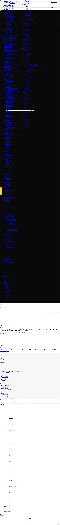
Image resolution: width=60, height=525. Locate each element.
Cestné (26, 105)
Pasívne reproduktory (6, 67)
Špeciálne (6, 86)
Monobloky (6, 83)
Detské (26, 124)
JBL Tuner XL (3, 345)
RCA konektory (29, 17)
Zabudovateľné (5, 68)
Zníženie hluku (7, 62)
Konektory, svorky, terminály (9, 116)
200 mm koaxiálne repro (10, 96)
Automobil (24, 93)
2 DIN (6, 119)
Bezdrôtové (6, 23)
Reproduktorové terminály (8, 16)
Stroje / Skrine (27, 37)
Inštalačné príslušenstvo (6, 72)
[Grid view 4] (47, 312)
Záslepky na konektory (8, 47)
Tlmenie (9, 112)
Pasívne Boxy (9, 103)
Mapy (6, 121)
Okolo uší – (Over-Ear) (8, 21)
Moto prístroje (7, 123)
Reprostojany (27, 8)
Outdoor (4, 125)
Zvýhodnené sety (5, 74)
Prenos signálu (5, 39)
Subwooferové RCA (8, 4)
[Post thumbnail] (3, 366)
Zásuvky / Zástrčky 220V (8, 15)
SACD (4, 135)
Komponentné (7, 87)
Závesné (4, 69)
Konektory (4, 42)
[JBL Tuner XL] (14, 334)
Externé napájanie (5, 41)
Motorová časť (7, 60)
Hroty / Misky (5, 36)
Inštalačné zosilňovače (6, 65)
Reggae (6, 145)
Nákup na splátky (4, 379)
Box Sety (24, 113)
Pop (5, 142)
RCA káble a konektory (8, 115)
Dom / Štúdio (5, 49)
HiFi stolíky (26, 5)
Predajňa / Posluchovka (5, 385)
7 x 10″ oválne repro (10, 99)
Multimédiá (5, 79)
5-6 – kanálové (7, 85)
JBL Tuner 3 (2, 325)
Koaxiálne (6, 92)
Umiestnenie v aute (6, 56)
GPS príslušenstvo (7, 120)
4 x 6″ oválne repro (9, 97)
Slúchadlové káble (7, 28)
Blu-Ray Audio (5, 136)
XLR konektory (7, 44)
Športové (26, 0)
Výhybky (6, 114)
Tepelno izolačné (7, 54)
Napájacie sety (7, 113)
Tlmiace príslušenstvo (8, 63)
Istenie (26, 88)
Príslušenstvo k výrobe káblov (9, 17)
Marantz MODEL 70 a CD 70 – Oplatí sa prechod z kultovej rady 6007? (12, 371)
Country (6, 147)
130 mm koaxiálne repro (30, 70)
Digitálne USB (7, 9)
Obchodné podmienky (5, 376)
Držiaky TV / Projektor (6, 34)
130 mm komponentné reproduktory (12, 89)
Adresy (3, 393)
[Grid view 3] (45, 312)
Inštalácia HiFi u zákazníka (6, 387)
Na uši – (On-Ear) (7, 22)
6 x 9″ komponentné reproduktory (11, 91)
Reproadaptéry (7, 110)
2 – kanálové (27, 58)
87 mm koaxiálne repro (10, 93)
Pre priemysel (5, 61)
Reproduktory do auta (26, 61)
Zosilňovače (5, 82)
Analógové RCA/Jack (8, 0)
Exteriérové (5, 70)
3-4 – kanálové (7, 84)
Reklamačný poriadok (5, 380)
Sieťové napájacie (7, 11)
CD (3, 134)
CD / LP (3, 386)
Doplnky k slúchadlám (28, 3)
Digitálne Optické (7, 8)
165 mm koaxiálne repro (10, 95)
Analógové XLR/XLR (8, 2)
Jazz (5, 139)
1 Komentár (8, 367)
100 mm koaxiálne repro (10, 94)
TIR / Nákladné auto (26, 97)
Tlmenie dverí (7, 57)
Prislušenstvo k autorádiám (28, 53)
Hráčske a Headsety (8, 26)
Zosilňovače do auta (26, 56)
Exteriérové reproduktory (26, 44)
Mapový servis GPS (5, 388)
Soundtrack (6, 149)
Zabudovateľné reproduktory (27, 42)
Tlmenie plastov (7, 55)
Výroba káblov (5, 13)
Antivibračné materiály (8, 52)
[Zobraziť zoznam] (44, 312)
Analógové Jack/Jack (8, 1)
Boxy (25, 76)
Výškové (6, 100)
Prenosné (6, 118)
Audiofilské (6, 20)
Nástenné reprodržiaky (6, 35)
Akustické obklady (7, 50)
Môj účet (3, 392)
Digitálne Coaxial (7, 7)
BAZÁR (4, 151)
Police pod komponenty (6, 33)
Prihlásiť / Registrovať (7, 511)
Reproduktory (7, 104)
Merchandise (5, 150)
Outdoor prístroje (7, 126)
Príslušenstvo (5, 27)
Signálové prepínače (28, 13)
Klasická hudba (27, 121)
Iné (27, 84)
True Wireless (7, 24)
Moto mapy (26, 100)
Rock (6, 143)
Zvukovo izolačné (7, 53)
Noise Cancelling (7, 25)
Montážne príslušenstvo (6, 40)
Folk (5, 146)
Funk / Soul (26, 117)
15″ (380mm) (9, 108)
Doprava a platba (4, 378)
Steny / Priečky (7, 51)
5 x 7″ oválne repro (29, 73)
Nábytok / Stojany (25, 4)
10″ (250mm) (9, 106)
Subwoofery (5, 101)
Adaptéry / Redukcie (8, 5)
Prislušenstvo (7, 78)
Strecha (26, 33)
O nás (3, 375)
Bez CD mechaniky (8, 76)
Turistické (6, 129)
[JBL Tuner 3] (8, 314)
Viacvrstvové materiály (28, 30)
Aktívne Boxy (9, 102)
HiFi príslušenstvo (25, 11)
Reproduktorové (7, 43)
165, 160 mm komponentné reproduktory (12, 90)
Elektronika (6, 140)
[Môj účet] (49, 5)
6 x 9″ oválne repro (29, 74)
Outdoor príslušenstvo (8, 127)
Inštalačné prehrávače (6, 66)
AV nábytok (5, 32)
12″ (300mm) (9, 107)
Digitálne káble (5, 6)
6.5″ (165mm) (9, 105)
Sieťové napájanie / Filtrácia (9, 12)
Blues (6, 138)
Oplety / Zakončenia (8, 14)
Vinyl (24, 110)
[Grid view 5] (49, 312)
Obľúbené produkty (5, 394)
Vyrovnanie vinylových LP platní (6, 389)
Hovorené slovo (27, 125)
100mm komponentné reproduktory (12, 88)
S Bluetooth (6, 77)
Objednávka (3, 395)
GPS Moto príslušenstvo (8, 124)
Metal (6, 144)
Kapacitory (6, 111)
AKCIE (4, 131)
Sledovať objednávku (5, 396)
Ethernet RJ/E (7, 10)
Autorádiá (4, 75)
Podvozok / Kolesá (27, 34)
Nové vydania (5, 132)
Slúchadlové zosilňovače (8, 29)
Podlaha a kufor (7, 58)
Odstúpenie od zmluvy (5, 377)
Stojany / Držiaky (25, 45)
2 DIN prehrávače (7, 80)
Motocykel (4, 122)
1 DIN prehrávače (27, 55)
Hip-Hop (6, 141)
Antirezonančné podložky (7, 37)
